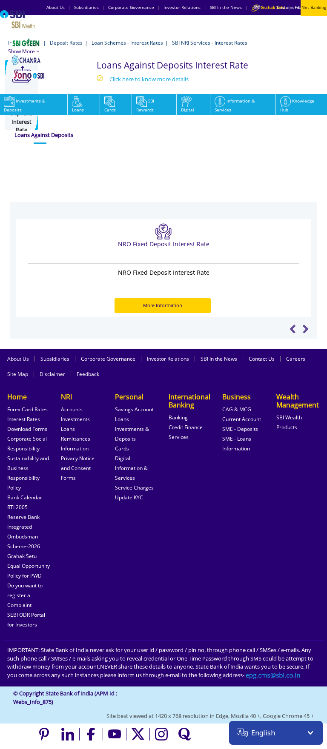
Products (286, 427)
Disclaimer (52, 374)
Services (179, 437)
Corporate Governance (108, 358)
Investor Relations (168, 358)
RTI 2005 (17, 507)
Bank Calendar (24, 497)
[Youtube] (114, 734)
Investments (75, 419)
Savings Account (134, 409)
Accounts (72, 409)
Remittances (75, 438)
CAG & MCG (236, 409)
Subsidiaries (54, 358)
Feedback (88, 374)
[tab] (40, 135)
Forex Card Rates (27, 409)
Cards (110, 110)
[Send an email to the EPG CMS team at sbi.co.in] (273, 675)
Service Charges (134, 487)
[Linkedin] (68, 734)
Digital (187, 110)
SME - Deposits (240, 429)
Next (305, 329)
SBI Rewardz (145, 105)
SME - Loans (236, 438)
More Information (162, 305)
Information (75, 448)
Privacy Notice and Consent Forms (78, 468)
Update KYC (129, 497)
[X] (138, 734)
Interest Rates (23, 419)
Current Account (241, 419)
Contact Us (262, 358)
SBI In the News (219, 358)
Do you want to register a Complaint (25, 595)
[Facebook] (91, 734)
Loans (78, 110)
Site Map (17, 374)
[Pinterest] (44, 734)
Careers (295, 358)
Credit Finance (186, 427)
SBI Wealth (289, 417)
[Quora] (184, 734)
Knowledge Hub (297, 105)
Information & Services (235, 105)
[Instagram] (161, 734)
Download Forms (27, 429)
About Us (18, 358)
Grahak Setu (22, 556)
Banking (178, 417)
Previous (293, 329)
